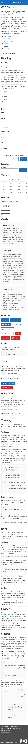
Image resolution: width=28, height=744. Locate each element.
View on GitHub (5, 730)
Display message (8, 383)
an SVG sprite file (14, 592)
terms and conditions (18, 155)
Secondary (18, 324)
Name (2, 112)
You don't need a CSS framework (10, 728)
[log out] (26, 2)
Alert (18, 333)
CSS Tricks (7, 38)
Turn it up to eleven (11, 373)
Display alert (7, 387)
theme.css (6, 424)
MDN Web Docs (8, 41)
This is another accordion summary (11, 413)
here (5, 201)
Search (3, 167)
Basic (5, 137)
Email (2, 142)
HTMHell (6, 46)
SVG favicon (15, 618)
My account (17, 2)
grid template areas (12, 653)
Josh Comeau (7, 36)
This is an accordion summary (9, 409)
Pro (5, 140)
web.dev (6, 43)
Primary (5, 320)
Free (5, 134)
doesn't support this (11, 402)
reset (16, 19)
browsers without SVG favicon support (12, 616)
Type (2, 125)
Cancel (14, 159)
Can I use (6, 48)
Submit (23, 159)
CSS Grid (19, 651)
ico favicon (23, 624)
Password (4, 148)
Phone (3, 118)
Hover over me (5, 210)
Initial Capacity (5, 732)
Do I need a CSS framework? (9, 726)
